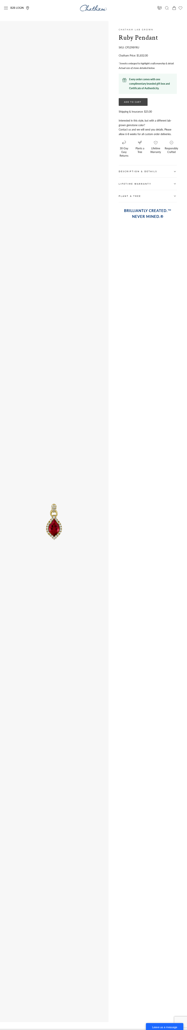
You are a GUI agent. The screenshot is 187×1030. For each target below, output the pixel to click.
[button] (6, 8)
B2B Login (17, 7)
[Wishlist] (180, 8)
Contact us (125, 129)
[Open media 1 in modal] (74, 501)
